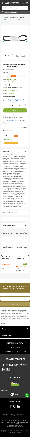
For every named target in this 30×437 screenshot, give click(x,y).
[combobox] (15, 8)
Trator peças (4, 17)
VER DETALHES (11, 142)
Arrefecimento (14, 17)
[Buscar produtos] (26, 8)
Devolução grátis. (9, 120)
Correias (22, 17)
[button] (15, 39)
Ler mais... (3, 323)
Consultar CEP (14, 101)
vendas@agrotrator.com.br (15, 426)
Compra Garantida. (10, 116)
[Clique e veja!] (5, 73)
